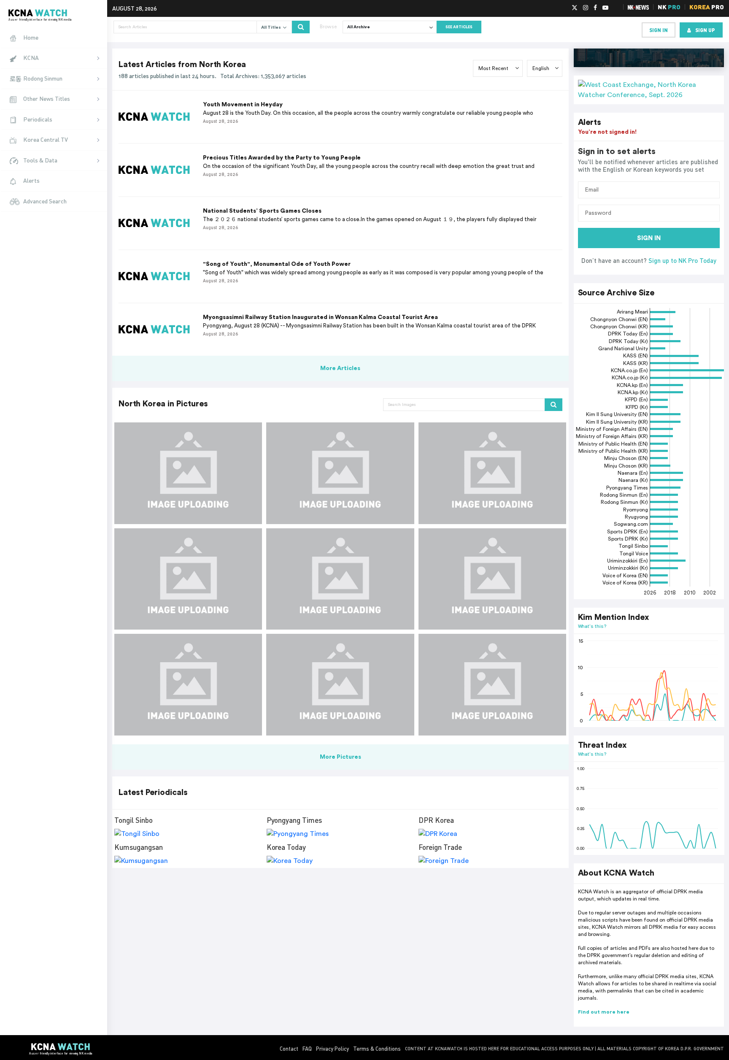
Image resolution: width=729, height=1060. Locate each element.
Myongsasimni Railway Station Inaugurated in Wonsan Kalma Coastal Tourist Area (320, 317)
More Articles (340, 368)
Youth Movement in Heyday (243, 105)
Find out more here (603, 1011)
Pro (706, 7)
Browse (328, 26)
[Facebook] (595, 8)
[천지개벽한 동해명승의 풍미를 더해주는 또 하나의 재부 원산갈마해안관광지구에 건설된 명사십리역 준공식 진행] (492, 473)
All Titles (272, 27)
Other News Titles (46, 98)
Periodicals (37, 119)
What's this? (592, 626)
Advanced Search (45, 201)
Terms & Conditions (377, 1048)
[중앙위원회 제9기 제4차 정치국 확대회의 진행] (340, 579)
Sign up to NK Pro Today (682, 260)
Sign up (705, 30)
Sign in (658, 30)
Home (30, 37)
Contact (289, 1048)
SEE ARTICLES (459, 27)
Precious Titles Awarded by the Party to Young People (282, 158)
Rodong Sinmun (42, 78)
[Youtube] (605, 8)
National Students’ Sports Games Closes (262, 211)
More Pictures (340, 757)
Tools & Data (40, 160)
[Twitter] (575, 8)
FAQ (307, 1048)
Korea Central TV (45, 139)
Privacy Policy (332, 1048)
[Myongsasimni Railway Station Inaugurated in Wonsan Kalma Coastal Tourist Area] (188, 473)
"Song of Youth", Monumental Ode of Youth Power (277, 264)
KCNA (31, 57)
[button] (649, 90)
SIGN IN (649, 238)
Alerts (31, 180)
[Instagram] (585, 8)
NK (669, 7)
